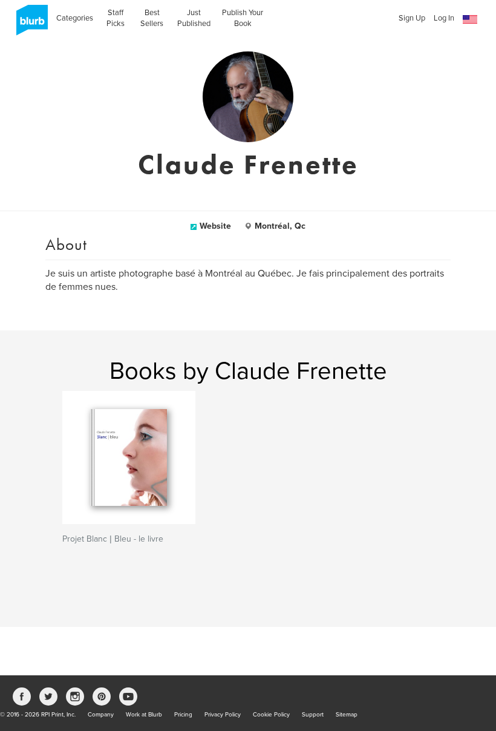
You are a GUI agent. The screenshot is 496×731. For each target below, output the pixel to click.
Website (215, 226)
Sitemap (346, 714)
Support (313, 714)
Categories (74, 18)
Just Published (193, 18)
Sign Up (412, 18)
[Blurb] (28, 24)
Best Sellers (151, 18)
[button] (470, 19)
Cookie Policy (271, 714)
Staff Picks (115, 18)
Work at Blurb (144, 714)
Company (101, 714)
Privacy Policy (222, 714)
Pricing (183, 714)
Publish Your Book (242, 18)
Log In (444, 18)
